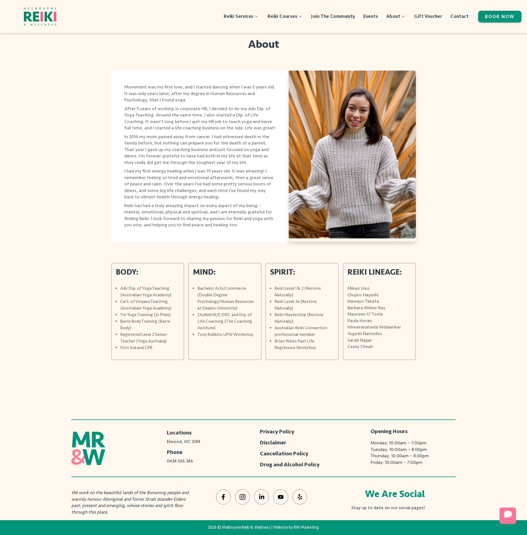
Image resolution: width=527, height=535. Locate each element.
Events (370, 16)
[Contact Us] (508, 516)
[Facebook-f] (223, 497)
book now (500, 16)
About (393, 16)
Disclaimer (273, 442)
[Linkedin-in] (261, 497)
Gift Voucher (428, 16)
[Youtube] (280, 497)
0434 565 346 (180, 461)
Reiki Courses (282, 16)
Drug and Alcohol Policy (289, 464)
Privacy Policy (277, 431)
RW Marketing (306, 527)
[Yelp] (299, 497)
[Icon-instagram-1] (242, 497)
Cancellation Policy (284, 453)
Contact (459, 16)
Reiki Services (239, 16)
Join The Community (333, 16)
